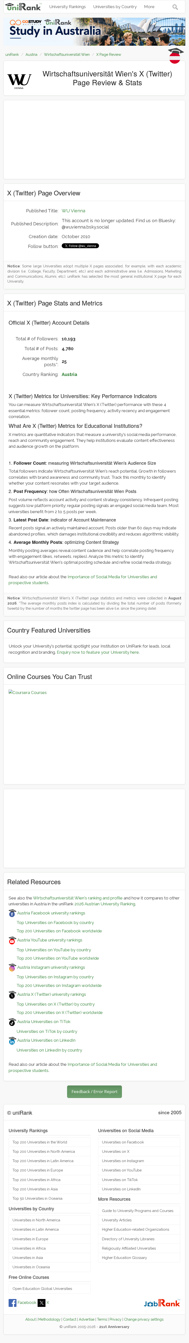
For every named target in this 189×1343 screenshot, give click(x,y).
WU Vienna (73, 210)
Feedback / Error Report (94, 1091)
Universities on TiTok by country (43, 1031)
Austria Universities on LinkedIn (45, 1040)
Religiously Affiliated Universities (129, 1248)
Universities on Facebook (123, 1142)
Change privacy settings (143, 1319)
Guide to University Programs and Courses (137, 1211)
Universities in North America (36, 1220)
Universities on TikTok (120, 1180)
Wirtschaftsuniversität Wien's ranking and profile (78, 897)
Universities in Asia (28, 1258)
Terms (102, 1319)
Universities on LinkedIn (121, 1189)
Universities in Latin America (36, 1229)
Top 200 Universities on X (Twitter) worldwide (56, 1012)
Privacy (115, 1319)
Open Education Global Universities (42, 1288)
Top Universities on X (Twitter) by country (52, 1004)
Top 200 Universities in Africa (36, 1180)
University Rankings (67, 6)
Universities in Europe (30, 1239)
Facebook (27, 1302)
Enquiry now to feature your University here (98, 652)
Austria (69, 374)
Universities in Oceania (31, 1267)
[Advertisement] (94, 139)
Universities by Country (115, 6)
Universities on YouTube (122, 1170)
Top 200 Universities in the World (40, 1142)
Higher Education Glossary (124, 1258)
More (149, 6)
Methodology (49, 1319)
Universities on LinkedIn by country (45, 1050)
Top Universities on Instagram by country (51, 976)
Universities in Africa (29, 1248)
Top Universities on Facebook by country (51, 922)
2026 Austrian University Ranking (104, 903)
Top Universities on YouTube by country (50, 949)
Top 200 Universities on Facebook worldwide (55, 930)
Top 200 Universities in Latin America (43, 1161)
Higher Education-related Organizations (135, 1229)
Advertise (86, 1319)
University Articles (116, 1220)
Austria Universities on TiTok (43, 1021)
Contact (69, 1319)
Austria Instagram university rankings (50, 967)
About (30, 1319)
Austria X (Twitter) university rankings (51, 994)
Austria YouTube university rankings (49, 940)
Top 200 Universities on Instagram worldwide (55, 985)
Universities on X (115, 1151)
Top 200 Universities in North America (44, 1151)
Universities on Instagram (123, 1161)
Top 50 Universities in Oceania (37, 1198)
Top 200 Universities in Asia (35, 1189)
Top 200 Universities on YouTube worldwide (54, 958)
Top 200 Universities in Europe (38, 1170)
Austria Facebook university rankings (50, 912)
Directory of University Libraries (128, 1239)
